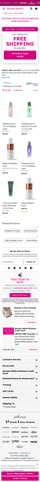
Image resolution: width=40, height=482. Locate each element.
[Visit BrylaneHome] (24, 442)
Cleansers (7, 83)
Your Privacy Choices (17, 455)
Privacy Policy (13, 453)
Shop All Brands (33, 240)
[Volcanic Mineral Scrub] (29, 188)
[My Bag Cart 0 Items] (36, 8)
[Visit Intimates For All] (6, 442)
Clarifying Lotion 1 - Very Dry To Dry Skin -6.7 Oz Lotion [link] (29, 127)
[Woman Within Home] (15, 8)
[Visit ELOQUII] (15, 437)
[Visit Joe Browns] (24, 432)
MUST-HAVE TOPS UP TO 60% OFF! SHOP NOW (20, 19)
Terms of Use (24, 453)
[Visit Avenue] (15, 432)
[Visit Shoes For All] (15, 442)
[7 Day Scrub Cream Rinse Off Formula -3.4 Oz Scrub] (11, 188)
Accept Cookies (20, 478)
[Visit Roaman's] (24, 427)
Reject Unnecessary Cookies (20, 474)
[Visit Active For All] (34, 437)
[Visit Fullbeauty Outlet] (20, 446)
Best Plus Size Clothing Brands (11, 461)
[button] (31, 8)
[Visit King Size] (34, 442)
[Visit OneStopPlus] (6, 427)
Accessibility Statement (31, 461)
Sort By (18, 90)
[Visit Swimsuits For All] (24, 437)
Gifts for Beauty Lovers (13, 240)
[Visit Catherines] (34, 427)
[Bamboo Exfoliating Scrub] (11, 149)
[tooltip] (7, 3)
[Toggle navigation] (4, 8)
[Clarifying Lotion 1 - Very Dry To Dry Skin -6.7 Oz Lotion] (29, 109)
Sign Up (31, 262)
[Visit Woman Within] (15, 427)
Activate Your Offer (20, 55)
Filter (7, 90)
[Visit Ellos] (34, 432)
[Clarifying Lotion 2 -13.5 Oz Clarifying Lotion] (29, 149)
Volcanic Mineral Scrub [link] (27, 204)
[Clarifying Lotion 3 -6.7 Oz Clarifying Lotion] (11, 109)
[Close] (37, 464)
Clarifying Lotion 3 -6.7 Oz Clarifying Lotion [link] (9, 127)
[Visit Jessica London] (6, 432)
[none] (11, 109)
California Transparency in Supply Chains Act (18, 458)
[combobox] (20, 13)
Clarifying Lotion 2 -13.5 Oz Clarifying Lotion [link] (28, 167)
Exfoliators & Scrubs (12, 231)
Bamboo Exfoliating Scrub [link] (10, 166)
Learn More (6, 77)
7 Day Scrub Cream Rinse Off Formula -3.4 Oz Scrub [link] (10, 206)
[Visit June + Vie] (6, 437)
